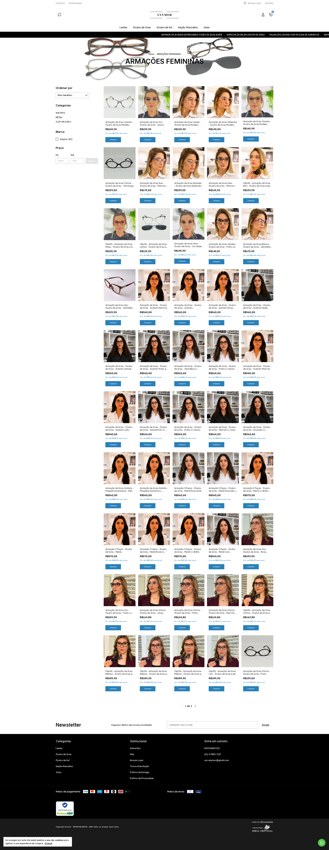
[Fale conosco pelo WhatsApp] (322, 843)
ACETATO (60, 113)
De (57, 155)
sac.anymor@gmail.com (216, 760)
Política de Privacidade (142, 778)
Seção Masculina (188, 27)
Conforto (60, 3)
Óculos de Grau (142, 27)
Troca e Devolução (139, 766)
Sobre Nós (135, 748)
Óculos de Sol (164, 27)
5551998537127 (212, 748)
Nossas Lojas (136, 760)
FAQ (132, 754)
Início (151, 54)
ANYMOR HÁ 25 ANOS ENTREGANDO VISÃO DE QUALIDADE (151, 34)
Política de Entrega (139, 772)
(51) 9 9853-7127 (212, 754)
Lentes (123, 27)
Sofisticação (75, 3)
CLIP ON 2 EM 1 (63, 121)
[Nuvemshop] (262, 822)
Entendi (48, 843)
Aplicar (91, 161)
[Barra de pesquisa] (59, 15)
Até (72, 155)
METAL (59, 117)
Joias (206, 27)
